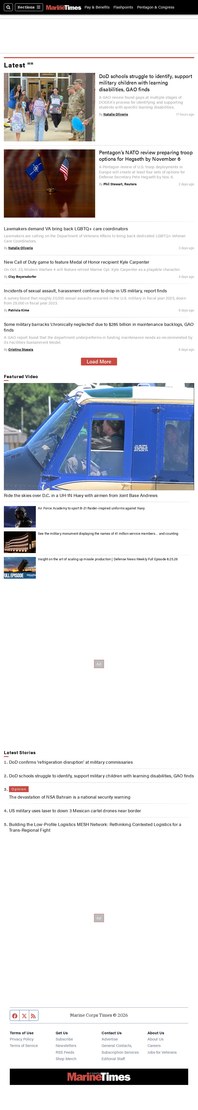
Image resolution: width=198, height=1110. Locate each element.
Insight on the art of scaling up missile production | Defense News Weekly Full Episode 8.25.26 (108, 559)
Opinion (19, 789)
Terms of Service (24, 1045)
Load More (99, 361)
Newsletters (66, 1045)
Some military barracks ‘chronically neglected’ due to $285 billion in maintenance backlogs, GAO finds (99, 327)
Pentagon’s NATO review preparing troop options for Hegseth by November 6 (146, 155)
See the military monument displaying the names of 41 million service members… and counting (108, 533)
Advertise (110, 1039)
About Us (155, 1039)
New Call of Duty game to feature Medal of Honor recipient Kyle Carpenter (76, 262)
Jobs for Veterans (162, 1052)
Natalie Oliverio (115, 114)
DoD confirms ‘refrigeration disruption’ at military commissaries (71, 762)
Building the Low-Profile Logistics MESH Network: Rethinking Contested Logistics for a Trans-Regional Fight (95, 827)
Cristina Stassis (20, 349)
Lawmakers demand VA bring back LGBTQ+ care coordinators (66, 228)
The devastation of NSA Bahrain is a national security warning (69, 797)
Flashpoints (123, 7)
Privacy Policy (22, 1039)
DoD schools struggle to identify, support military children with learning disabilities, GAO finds (145, 82)
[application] (99, 436)
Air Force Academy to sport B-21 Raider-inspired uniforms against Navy (91, 508)
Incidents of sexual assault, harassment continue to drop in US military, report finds (85, 290)
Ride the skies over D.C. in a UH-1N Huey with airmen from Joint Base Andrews (81, 495)
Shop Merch (66, 1058)
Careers (154, 1045)
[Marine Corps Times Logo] (63, 7)
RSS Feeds (65, 1052)
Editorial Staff (113, 1058)
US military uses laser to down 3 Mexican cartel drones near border (75, 810)
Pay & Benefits (97, 7)
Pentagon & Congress (155, 7)
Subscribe (64, 1039)
